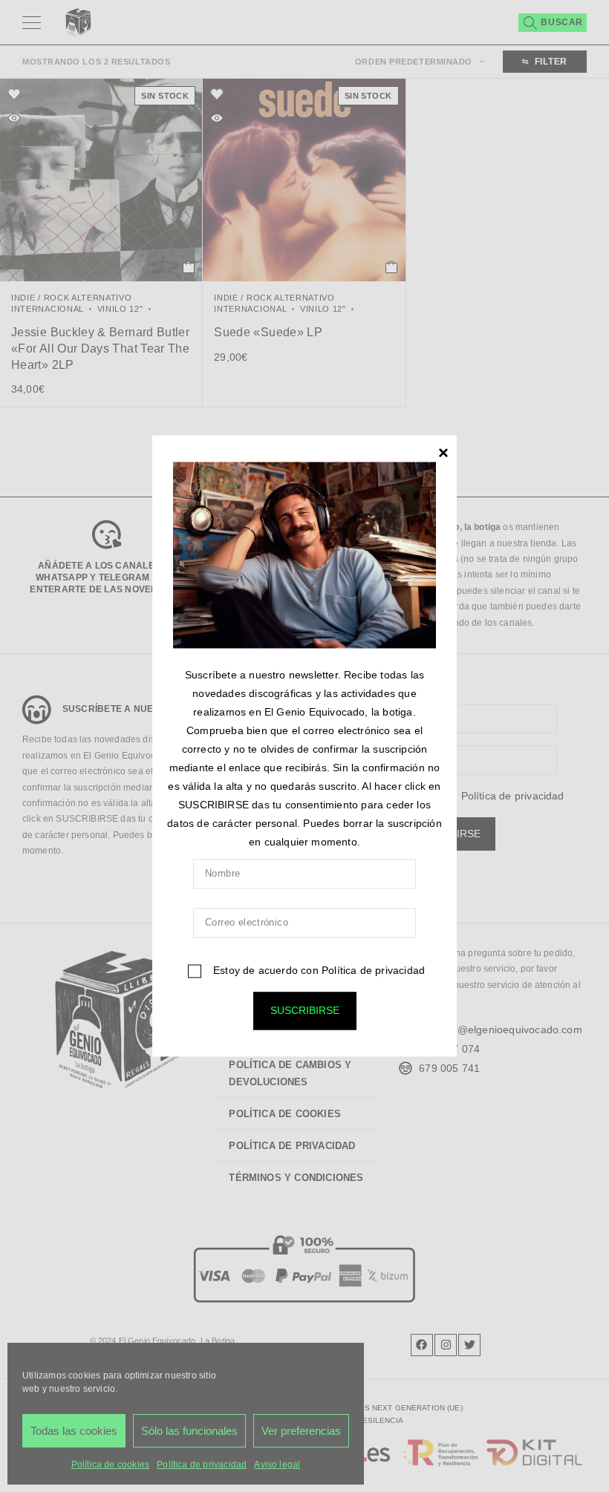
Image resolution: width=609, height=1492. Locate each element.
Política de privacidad (373, 971)
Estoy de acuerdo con (317, 971)
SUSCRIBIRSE (304, 1011)
